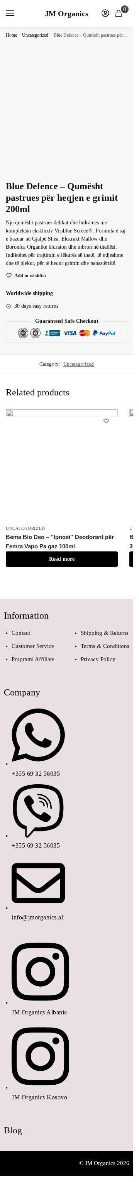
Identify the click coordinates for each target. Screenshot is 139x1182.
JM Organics (66, 13)
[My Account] (105, 13)
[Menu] (17, 13)
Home (11, 35)
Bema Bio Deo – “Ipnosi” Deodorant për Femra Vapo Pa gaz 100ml (60, 541)
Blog (13, 1130)
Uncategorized (35, 35)
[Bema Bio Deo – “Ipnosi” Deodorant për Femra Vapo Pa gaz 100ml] (62, 465)
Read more (62, 559)
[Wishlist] (106, 421)
